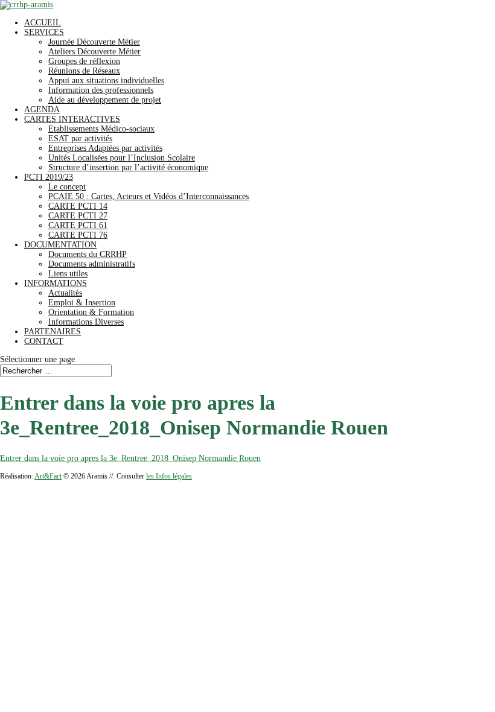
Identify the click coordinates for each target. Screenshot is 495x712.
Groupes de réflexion (84, 61)
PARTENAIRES (52, 331)
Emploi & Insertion (81, 302)
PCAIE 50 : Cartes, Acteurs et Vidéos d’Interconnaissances (148, 196)
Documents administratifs (91, 264)
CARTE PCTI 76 (77, 235)
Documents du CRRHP (87, 254)
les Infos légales (169, 476)
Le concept (67, 186)
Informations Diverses (86, 321)
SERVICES (44, 32)
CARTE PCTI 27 (77, 215)
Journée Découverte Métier (94, 41)
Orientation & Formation (91, 312)
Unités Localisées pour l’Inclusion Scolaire (121, 157)
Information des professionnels (100, 90)
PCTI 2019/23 (48, 177)
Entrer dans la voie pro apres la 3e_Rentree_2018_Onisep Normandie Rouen (130, 458)
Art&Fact (48, 476)
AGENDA (42, 109)
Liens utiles (68, 273)
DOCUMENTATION (60, 244)
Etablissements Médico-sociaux (101, 128)
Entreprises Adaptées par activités (105, 148)
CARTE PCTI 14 (77, 206)
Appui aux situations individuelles (106, 80)
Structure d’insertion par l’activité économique (128, 167)
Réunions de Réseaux (84, 70)
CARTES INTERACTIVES (72, 119)
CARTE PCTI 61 (77, 225)
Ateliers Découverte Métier (94, 51)
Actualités (65, 292)
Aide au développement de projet (104, 99)
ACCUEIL (42, 22)
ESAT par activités (80, 138)
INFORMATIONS (55, 283)
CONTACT (43, 341)
